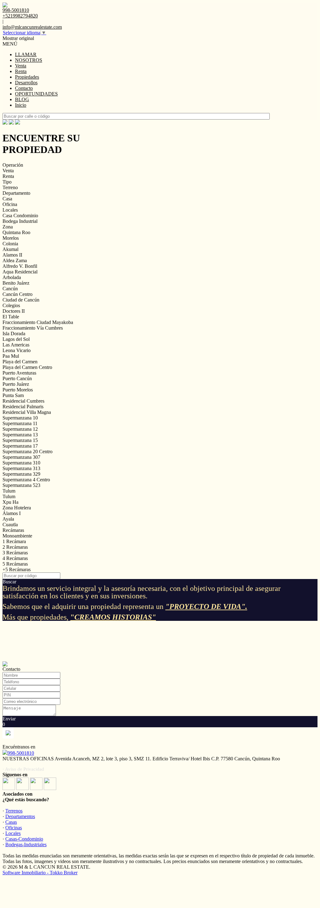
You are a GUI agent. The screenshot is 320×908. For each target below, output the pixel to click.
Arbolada (11, 277)
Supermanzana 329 (21, 474)
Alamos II (12, 255)
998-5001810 (21, 753)
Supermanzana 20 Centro (27, 451)
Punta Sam (13, 395)
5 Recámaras (15, 564)
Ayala (8, 519)
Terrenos (13, 810)
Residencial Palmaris (22, 406)
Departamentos (20, 816)
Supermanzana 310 (21, 462)
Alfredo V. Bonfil (19, 266)
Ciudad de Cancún (20, 299)
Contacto (24, 88)
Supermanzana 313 (21, 468)
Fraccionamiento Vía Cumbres (32, 328)
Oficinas (13, 827)
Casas (11, 822)
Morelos (10, 238)
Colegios (11, 305)
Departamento (16, 193)
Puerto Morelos (17, 389)
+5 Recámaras (16, 569)
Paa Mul (10, 356)
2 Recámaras (15, 547)
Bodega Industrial (20, 221)
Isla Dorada (13, 333)
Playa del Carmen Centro (27, 367)
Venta (20, 65)
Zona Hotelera (16, 507)
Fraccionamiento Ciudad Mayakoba (37, 322)
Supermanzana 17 (20, 446)
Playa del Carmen (20, 361)
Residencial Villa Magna (26, 412)
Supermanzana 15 (20, 440)
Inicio (20, 105)
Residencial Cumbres (23, 401)
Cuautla (10, 524)
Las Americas (15, 344)
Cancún (10, 288)
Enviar (9, 718)
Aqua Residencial (20, 271)
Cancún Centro (17, 294)
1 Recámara (14, 541)
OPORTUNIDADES (36, 93)
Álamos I (11, 513)
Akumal (10, 249)
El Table (10, 316)
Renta (21, 71)
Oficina (9, 204)
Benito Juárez (15, 283)
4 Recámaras (15, 558)
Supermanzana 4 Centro (26, 479)
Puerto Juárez (15, 384)
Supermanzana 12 (20, 429)
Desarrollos (26, 82)
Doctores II (13, 311)
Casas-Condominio (24, 839)
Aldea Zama (14, 260)
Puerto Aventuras (19, 372)
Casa (7, 198)
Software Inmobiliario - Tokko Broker (40, 872)
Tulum (8, 490)
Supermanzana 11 (20, 423)
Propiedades (27, 77)
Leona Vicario (16, 350)
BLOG (22, 99)
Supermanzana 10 (20, 417)
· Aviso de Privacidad (23, 769)
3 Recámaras (15, 552)
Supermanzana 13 (20, 434)
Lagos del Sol (16, 339)
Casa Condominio (20, 215)
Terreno (10, 187)
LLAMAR (26, 54)
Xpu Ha (10, 502)
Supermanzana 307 (21, 457)
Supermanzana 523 (21, 485)
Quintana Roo (16, 232)
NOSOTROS (28, 60)
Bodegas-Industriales (26, 844)
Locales (10, 210)
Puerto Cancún (17, 378)
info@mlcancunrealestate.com (32, 27)
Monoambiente (17, 535)
